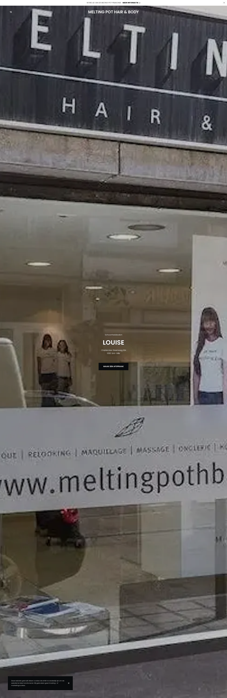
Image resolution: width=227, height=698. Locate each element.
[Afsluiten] (69, 683)
